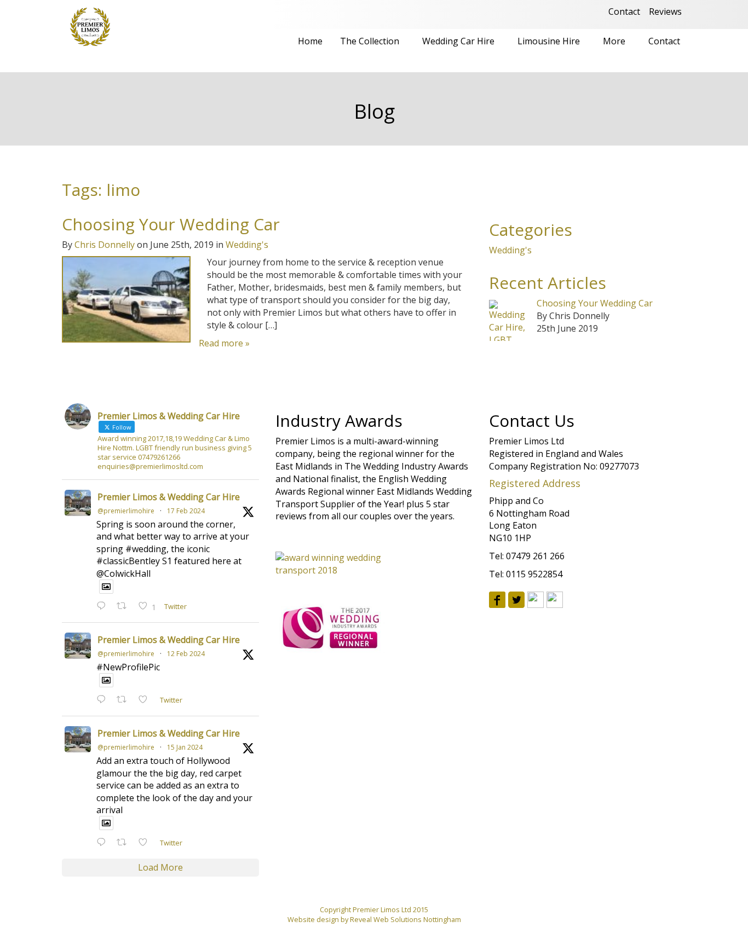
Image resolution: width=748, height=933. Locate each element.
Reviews (665, 11)
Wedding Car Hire (458, 41)
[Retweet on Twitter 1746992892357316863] (125, 843)
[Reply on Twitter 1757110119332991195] (104, 700)
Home (310, 41)
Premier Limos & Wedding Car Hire (168, 497)
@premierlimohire (125, 510)
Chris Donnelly (104, 245)
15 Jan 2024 (185, 747)
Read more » (224, 343)
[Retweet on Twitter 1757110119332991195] (125, 700)
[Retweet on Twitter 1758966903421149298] (125, 606)
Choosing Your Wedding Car (171, 224)
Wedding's (247, 245)
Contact (624, 11)
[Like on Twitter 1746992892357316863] (146, 843)
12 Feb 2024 (186, 653)
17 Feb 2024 (186, 510)
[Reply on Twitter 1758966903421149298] (104, 606)
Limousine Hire (548, 41)
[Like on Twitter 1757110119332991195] (146, 700)
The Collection (369, 41)
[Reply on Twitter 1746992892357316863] (104, 843)
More (614, 41)
